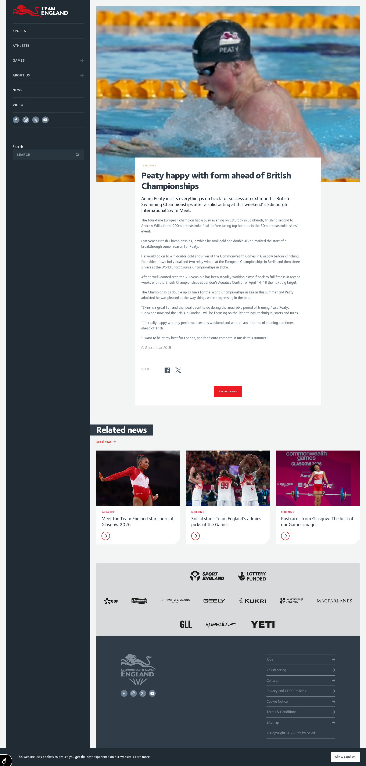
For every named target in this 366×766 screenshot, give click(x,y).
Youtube (45, 119)
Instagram (25, 119)
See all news (228, 391)
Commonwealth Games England (48, 11)
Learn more (141, 757)
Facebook (16, 119)
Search (18, 147)
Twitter (35, 119)
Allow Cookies (345, 757)
